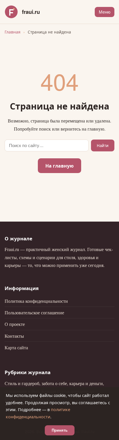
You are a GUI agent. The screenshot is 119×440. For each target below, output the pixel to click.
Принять (60, 430)
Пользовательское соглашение (34, 312)
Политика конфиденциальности (36, 301)
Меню (104, 12)
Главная (13, 32)
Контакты (14, 336)
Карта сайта (16, 347)
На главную (59, 165)
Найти (103, 145)
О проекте (15, 324)
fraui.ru (31, 12)
